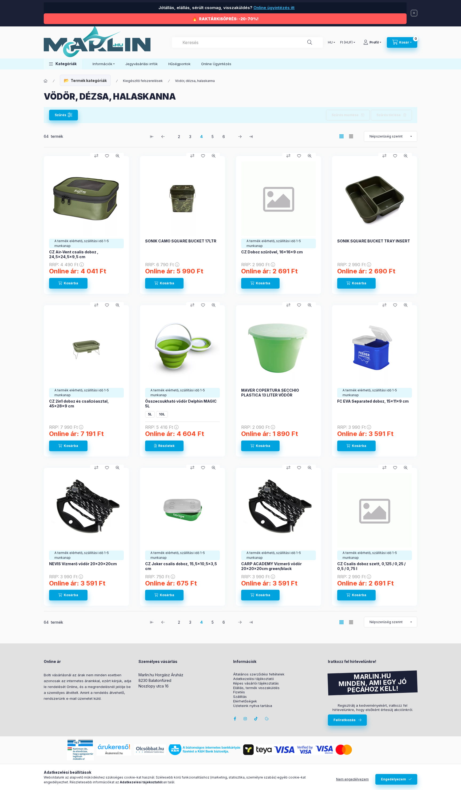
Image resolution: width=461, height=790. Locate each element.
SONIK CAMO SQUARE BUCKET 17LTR (180, 241)
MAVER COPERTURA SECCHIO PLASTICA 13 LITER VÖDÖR (270, 392)
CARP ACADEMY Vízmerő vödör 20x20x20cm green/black (271, 566)
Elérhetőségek (245, 701)
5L (150, 414)
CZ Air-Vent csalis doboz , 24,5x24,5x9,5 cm (73, 254)
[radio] (351, 136)
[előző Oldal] (163, 136)
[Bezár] (414, 13)
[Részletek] (164, 446)
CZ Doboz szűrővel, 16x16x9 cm (272, 252)
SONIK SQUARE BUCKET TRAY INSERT (373, 241)
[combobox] (247, 42)
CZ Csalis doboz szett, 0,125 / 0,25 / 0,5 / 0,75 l (371, 566)
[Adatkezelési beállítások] (266, 718)
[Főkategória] (45, 80)
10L (162, 414)
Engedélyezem (393, 779)
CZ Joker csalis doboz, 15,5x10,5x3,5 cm (181, 566)
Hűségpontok (179, 64)
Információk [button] (102, 64)
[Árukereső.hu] (114, 746)
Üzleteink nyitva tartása (252, 706)
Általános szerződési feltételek (258, 674)
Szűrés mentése (345, 115)
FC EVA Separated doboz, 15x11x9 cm (373, 401)
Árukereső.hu (114, 753)
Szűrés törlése (388, 115)
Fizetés (239, 692)
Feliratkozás (344, 720)
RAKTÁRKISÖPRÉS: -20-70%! (229, 19)
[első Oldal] (151, 136)
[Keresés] (309, 42)
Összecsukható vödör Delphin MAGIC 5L (181, 403)
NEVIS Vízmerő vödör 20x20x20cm (83, 563)
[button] (63, 63)
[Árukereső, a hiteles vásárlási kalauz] (375, 749)
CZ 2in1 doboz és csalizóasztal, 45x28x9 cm (79, 403)
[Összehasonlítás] (96, 156)
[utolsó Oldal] (251, 136)
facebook (234, 718)
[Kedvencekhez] (107, 156)
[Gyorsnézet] (117, 156)
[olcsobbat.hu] (150, 749)
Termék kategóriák (89, 80)
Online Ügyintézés (216, 64)
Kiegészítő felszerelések (143, 81)
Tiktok (256, 718)
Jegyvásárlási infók (141, 64)
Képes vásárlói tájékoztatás (256, 683)
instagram (245, 718)
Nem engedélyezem (352, 779)
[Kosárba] (68, 283)
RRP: (63, 264)
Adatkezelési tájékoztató (253, 679)
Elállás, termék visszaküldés (256, 688)
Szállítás (240, 697)
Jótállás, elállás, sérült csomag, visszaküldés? (226, 7)
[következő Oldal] (240, 136)
